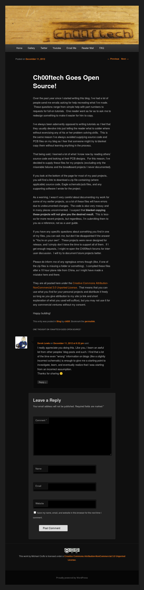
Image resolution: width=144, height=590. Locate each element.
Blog (59, 321)
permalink (90, 321)
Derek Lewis (43, 343)
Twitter (44, 48)
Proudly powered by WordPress (72, 577)
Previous (113, 58)
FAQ (101, 48)
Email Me (71, 48)
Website (39, 503)
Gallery (31, 48)
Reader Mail (88, 48)
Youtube (57, 48)
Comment (41, 420)
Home (19, 48)
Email (38, 485)
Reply (43, 382)
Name (38, 468)
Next (125, 58)
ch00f (67, 321)
